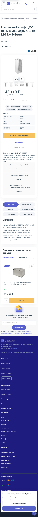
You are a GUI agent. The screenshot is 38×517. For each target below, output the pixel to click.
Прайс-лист (4, 467)
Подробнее (12, 499)
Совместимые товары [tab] (24, 257)
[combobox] (19, 9)
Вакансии (4, 435)
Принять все (19, 508)
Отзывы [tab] (10, 209)
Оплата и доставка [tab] (27, 209)
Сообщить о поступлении (19, 135)
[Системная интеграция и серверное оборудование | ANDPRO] (14, 4)
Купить (21, 300)
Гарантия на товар (7, 404)
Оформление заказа (7, 452)
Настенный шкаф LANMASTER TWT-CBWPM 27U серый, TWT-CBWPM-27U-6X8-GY (18, 284)
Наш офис (4, 439)
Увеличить (19, 169)
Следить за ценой (19, 148)
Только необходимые (19, 503)
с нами (15, 348)
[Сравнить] (32, 266)
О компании (5, 420)
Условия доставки (7, 399)
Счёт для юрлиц (19, 142)
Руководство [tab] (11, 214)
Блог (2, 417)
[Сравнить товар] (16, 79)
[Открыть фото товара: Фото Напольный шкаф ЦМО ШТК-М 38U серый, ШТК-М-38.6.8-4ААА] (19, 66)
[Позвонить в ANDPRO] (26, 3)
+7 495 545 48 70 (6, 368)
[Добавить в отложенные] (21, 79)
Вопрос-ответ (5, 460)
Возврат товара (6, 408)
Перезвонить (6, 378)
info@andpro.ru (6, 363)
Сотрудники (5, 428)
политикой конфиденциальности (23, 333)
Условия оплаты (6, 394)
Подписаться (19, 327)
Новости (4, 424)
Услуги (3, 442)
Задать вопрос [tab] (27, 214)
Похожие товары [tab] (8, 257)
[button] (3, 3)
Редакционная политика (8, 431)
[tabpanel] (19, 230)
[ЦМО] (32, 51)
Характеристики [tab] (27, 204)
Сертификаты (5, 390)
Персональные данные (8, 456)
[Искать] (34, 9)
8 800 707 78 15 (6, 373)
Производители (6, 463)
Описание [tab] (11, 204)
